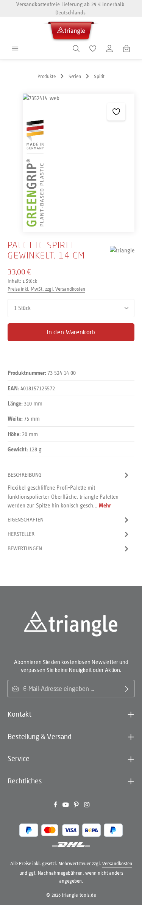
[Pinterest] (77, 806)
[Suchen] (76, 48)
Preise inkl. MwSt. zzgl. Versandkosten (46, 289)
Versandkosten (117, 863)
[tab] (69, 490)
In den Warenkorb (71, 332)
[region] (71, 163)
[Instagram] (87, 806)
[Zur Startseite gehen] (71, 29)
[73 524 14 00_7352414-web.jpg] (78, 163)
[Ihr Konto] (109, 48)
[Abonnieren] (127, 688)
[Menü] (15, 48)
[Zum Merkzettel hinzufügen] (116, 112)
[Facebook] (56, 806)
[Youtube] (66, 806)
